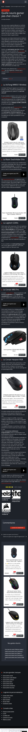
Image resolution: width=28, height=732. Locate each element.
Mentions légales (16, 729)
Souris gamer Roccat (8, 683)
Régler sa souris (7, 719)
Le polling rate (6, 715)
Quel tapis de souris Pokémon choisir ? (14, 649)
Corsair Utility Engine (8, 695)
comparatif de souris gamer (16, 72)
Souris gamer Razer (7, 681)
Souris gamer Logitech (8, 679)
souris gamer (22, 51)
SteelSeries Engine (7, 703)
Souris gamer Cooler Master (9, 677)
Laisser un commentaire (17, 527)
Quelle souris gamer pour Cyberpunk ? (14, 651)
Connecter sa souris (7, 717)
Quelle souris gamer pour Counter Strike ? (14, 658)
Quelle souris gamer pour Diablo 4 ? (13, 653)
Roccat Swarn (6, 701)
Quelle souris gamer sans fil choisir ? (10, 534)
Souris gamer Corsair (8, 675)
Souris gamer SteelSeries (9, 685)
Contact (9, 729)
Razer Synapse (6, 699)
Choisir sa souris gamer (8, 711)
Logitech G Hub (6, 697)
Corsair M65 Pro (10, 293)
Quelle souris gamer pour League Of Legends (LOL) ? (14, 536)
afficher (10, 78)
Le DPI (4, 713)
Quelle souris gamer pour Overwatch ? (14, 655)
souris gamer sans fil (6, 97)
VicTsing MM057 (18, 107)
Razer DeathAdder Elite (8, 179)
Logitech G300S (15, 237)
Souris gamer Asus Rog (8, 687)
